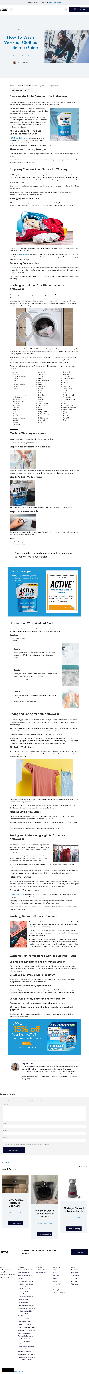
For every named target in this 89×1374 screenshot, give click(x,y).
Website (5, 1137)
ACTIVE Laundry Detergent (19, 138)
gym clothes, (24, 990)
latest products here (55, 2)
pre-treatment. (70, 175)
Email (5, 1130)
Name (5, 1123)
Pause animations (8, 1370)
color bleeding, (24, 254)
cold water (69, 629)
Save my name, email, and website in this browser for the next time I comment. (27, 1144)
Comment (6, 1105)
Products (21, 1267)
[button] (11, 9)
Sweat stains (14, 267)
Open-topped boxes (17, 894)
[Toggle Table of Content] (29, 90)
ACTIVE (2, 1267)
